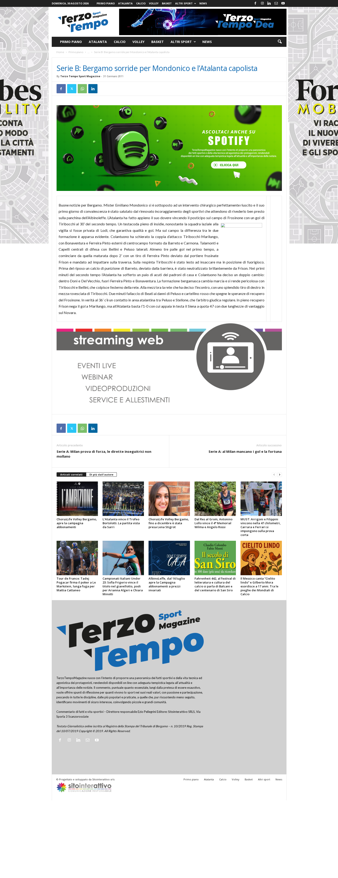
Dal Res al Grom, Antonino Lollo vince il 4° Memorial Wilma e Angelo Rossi (213, 523)
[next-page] (279, 474)
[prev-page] (274, 474)
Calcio (141, 3)
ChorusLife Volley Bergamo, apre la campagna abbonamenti (77, 523)
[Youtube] (283, 3)
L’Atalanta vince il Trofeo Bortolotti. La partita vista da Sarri (121, 523)
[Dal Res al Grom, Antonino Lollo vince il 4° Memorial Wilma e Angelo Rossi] (215, 498)
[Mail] (276, 3)
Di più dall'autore (101, 474)
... (89, 52)
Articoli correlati (71, 474)
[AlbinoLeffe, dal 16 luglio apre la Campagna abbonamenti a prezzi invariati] (169, 558)
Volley (153, 3)
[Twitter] (71, 88)
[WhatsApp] (82, 88)
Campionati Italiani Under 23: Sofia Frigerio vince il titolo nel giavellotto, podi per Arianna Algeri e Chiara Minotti (123, 586)
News (203, 3)
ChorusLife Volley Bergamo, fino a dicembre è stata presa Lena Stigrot (169, 523)
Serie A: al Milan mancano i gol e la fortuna (245, 451)
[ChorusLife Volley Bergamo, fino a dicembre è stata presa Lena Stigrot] (169, 498)
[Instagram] (262, 3)
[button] (280, 42)
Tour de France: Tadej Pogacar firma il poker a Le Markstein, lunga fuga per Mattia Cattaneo (76, 584)
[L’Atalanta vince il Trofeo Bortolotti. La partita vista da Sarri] (123, 498)
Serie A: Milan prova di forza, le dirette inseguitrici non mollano (104, 454)
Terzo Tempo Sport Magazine (80, 76)
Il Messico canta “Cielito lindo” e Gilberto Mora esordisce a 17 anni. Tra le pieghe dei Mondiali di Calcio (259, 586)
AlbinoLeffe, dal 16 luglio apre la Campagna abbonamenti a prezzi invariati (167, 584)
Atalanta (125, 3)
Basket (167, 3)
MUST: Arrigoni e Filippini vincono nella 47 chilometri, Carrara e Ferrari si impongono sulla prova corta (261, 527)
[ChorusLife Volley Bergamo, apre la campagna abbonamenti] (77, 498)
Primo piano (106, 3)
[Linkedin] (269, 3)
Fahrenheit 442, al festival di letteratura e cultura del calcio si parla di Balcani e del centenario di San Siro (215, 584)
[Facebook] (255, 3)
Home (60, 52)
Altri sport (184, 3)
